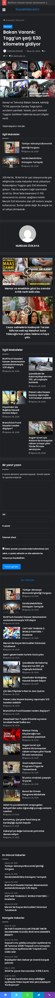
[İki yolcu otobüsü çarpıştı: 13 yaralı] (11, 782)
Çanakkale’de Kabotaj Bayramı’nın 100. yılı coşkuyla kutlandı (40, 378)
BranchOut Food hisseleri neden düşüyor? (11, 425)
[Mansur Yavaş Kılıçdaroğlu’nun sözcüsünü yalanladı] (11, 734)
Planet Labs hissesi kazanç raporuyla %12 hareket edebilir (40, 395)
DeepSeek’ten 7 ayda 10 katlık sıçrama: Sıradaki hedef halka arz (25, 721)
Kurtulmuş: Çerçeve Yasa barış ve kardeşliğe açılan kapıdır (21, 821)
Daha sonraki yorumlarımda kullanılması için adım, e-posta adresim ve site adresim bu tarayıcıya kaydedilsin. (25, 553)
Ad (4, 514)
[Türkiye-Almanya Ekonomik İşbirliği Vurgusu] (10, 147)
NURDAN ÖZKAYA (15, 51)
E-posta (7, 526)
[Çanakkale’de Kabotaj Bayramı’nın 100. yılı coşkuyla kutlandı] (41, 364)
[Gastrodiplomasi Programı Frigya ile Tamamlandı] (11, 767)
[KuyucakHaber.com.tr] (27, 9)
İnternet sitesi (9, 537)
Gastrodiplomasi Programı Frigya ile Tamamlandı (32, 766)
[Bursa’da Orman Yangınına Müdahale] (11, 795)
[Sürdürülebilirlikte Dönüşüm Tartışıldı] (10, 162)
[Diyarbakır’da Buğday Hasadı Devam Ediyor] (14, 397)
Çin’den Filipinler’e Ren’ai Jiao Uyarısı (23, 691)
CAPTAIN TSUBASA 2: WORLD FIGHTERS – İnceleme (33, 631)
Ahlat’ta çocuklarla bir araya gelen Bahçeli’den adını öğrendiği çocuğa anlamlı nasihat (27, 808)
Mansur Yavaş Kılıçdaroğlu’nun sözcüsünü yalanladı (33, 733)
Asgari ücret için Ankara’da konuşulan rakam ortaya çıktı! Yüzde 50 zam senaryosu (41, 443)
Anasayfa (9, 20)
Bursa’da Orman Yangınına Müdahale (33, 793)
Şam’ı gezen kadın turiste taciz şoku (23, 654)
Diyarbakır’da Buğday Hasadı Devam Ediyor (10, 410)
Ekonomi (20, 20)
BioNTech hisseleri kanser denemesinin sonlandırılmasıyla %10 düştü (13, 363)
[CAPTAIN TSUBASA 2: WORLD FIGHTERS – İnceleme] (11, 632)
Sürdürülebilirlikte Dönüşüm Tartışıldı (33, 605)
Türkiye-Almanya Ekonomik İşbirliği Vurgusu (36, 591)
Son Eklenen (27, 580)
